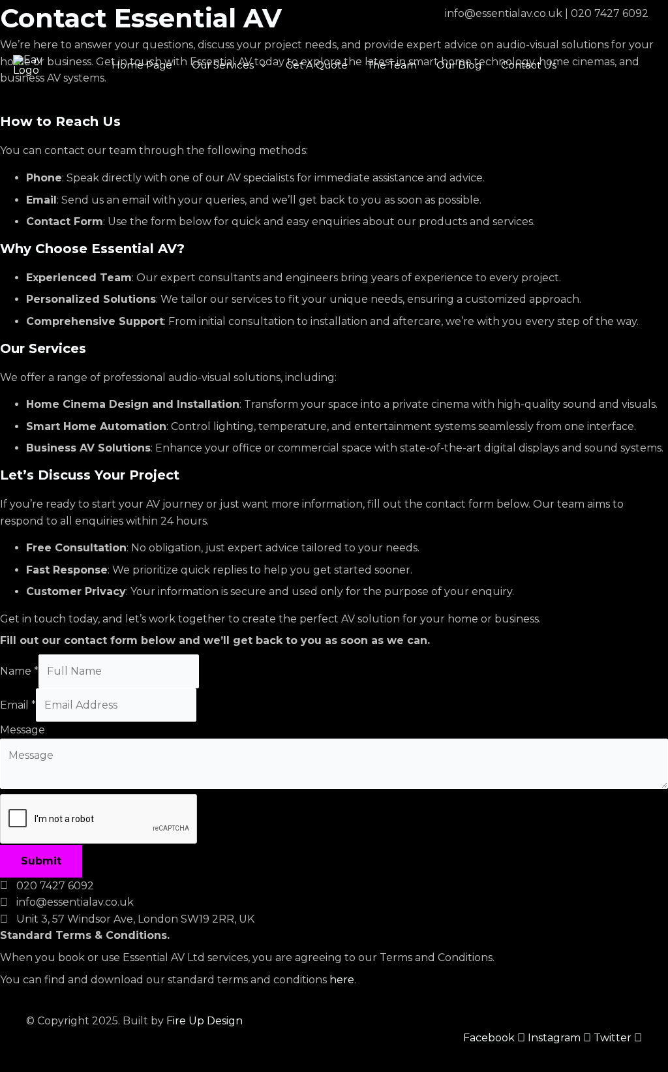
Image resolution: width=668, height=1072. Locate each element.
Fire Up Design (204, 1021)
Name (19, 671)
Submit (41, 861)
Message (22, 730)
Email (18, 705)
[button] (260, 65)
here (341, 979)
